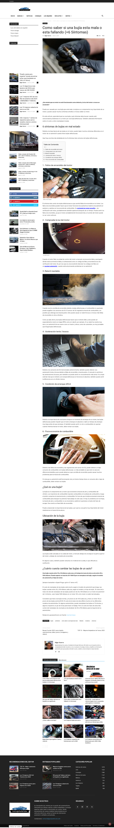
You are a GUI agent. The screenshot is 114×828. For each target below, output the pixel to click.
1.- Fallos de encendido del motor (53, 149)
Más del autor (62, 660)
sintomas (94, 620)
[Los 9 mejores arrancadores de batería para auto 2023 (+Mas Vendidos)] (95, 731)
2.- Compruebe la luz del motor (52, 151)
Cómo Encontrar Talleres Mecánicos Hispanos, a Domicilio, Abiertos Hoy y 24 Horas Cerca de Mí (95, 680)
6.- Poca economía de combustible (54, 159)
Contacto (11, 1)
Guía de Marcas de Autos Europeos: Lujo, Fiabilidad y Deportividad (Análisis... (28, 248)
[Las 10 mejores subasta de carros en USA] (13, 110)
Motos (68, 16)
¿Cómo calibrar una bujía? (49, 720)
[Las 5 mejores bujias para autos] (73, 712)
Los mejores (48, 16)
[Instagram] (59, 652)
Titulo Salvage (15, 30)
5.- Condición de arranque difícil (53, 157)
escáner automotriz (51, 266)
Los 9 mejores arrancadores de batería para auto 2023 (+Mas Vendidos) (93, 741)
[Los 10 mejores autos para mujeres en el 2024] (13, 786)
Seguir (35, 197)
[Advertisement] (72, 9)
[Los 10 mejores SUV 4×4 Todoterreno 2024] (13, 777)
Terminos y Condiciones (99, 825)
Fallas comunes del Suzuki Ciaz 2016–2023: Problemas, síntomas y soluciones (23, 145)
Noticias (30, 16)
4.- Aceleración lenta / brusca (52, 155)
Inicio (13, 16)
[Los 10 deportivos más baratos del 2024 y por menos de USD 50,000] (13, 89)
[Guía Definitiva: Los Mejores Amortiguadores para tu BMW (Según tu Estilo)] (13, 231)
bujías (51, 620)
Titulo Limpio (14, 33)
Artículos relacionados (50, 660)
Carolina (13, 149)
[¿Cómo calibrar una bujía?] (52, 712)
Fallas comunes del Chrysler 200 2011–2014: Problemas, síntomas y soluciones (27, 155)
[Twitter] (92, 807)
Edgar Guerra (48, 35)
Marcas (20, 16)
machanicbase (71, 615)
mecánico (87, 620)
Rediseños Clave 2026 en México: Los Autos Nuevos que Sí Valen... (29, 239)
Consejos (38, 16)
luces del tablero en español (19, 28)
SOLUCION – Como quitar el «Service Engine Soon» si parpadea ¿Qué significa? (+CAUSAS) (94, 701)
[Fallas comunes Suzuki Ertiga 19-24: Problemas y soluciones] (13, 173)
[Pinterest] (87, 807)
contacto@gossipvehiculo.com (51, 819)
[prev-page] (44, 746)
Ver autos (58, 16)
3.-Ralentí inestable (49, 153)
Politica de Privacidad (86, 825)
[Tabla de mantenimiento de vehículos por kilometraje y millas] (95, 712)
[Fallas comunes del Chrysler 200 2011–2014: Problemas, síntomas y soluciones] (13, 156)
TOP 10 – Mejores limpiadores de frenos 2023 (91, 630)
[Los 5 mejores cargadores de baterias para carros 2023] (73, 731)
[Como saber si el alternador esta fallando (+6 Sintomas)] (73, 691)
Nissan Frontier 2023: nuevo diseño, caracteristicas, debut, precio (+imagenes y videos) (55, 632)
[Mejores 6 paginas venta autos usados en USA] (47, 769)
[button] (102, 16)
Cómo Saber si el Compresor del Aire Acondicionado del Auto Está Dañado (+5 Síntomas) (52, 680)
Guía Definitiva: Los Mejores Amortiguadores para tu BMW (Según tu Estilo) (28, 230)
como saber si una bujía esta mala (70, 620)
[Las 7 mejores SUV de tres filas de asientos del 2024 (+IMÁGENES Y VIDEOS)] (13, 100)
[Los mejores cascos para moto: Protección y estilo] (13, 222)
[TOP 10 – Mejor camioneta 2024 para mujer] (13, 769)
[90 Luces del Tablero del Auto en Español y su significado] (52, 691)
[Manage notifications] (109, 824)
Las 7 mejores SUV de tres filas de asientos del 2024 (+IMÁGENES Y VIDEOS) (29, 99)
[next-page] (46, 746)
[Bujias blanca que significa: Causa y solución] (52, 731)
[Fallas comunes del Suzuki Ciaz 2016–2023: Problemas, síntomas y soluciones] (23, 141)
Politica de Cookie (68, 825)
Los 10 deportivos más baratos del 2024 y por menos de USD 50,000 (27, 88)
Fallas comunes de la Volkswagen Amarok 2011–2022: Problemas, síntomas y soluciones (27, 164)
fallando (81, 620)
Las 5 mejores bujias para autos (72, 720)
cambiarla (57, 620)
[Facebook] (56, 652)
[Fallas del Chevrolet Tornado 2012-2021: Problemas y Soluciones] (13, 180)
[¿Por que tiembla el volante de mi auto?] (73, 670)
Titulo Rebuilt (15, 36)
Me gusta (34, 193)
